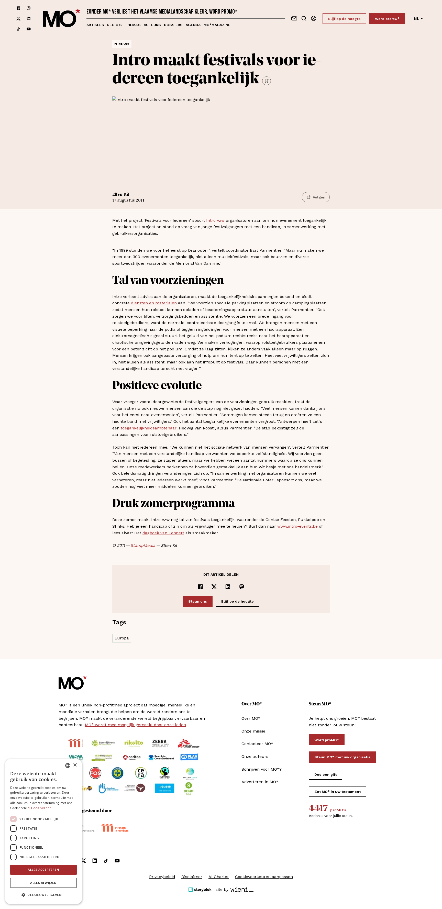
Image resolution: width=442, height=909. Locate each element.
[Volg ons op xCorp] (18, 18)
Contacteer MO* (257, 743)
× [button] (75, 765)
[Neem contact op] (294, 18)
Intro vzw (215, 220)
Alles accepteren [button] (43, 870)
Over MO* (250, 718)
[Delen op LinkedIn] (228, 587)
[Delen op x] (214, 587)
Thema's (133, 25)
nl (416, 18)
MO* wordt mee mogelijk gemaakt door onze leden (135, 724)
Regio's (114, 25)
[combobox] (67, 765)
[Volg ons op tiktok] (18, 29)
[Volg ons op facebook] (18, 8)
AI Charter (218, 876)
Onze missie (253, 731)
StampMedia (142, 545)
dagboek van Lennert (163, 532)
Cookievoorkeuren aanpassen (264, 876)
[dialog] (43, 831)
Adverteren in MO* (259, 781)
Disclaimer (191, 876)
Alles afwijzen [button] (43, 883)
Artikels (95, 25)
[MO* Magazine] (61, 18)
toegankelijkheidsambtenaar (148, 428)
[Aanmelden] (313, 18)
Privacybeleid (162, 876)
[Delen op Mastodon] (242, 587)
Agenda (193, 25)
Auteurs (152, 25)
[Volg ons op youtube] (29, 29)
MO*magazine (217, 25)
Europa (122, 638)
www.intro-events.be (297, 526)
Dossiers (173, 25)
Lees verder (41, 808)
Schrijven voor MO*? (261, 769)
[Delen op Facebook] (200, 587)
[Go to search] (304, 18)
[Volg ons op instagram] (29, 8)
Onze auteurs (254, 756)
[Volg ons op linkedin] (29, 18)
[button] (43, 895)
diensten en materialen (154, 303)
